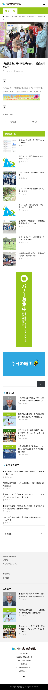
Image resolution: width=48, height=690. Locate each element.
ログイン (11, 91)
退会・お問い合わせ (24, 660)
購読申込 (24, 664)
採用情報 (6, 578)
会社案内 (6, 574)
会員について (39, 91)
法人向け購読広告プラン (11, 564)
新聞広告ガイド (8, 560)
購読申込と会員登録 (9, 556)
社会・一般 (10, 11)
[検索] (41, 384)
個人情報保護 (24, 653)
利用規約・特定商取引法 (24, 657)
